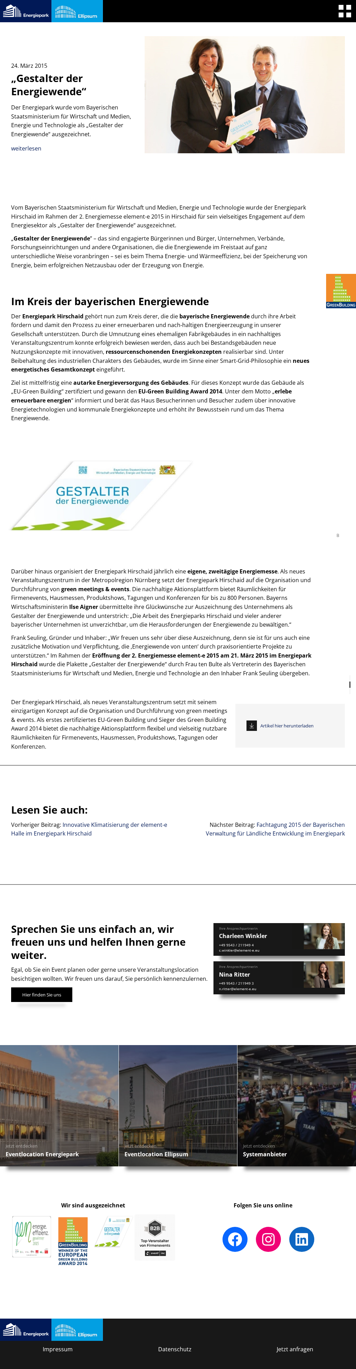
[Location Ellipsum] (77, 11)
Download (252, 726)
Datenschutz (175, 1349)
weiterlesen (26, 148)
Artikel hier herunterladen (287, 726)
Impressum (58, 1349)
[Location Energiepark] (25, 11)
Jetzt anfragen (295, 1349)
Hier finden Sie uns (41, 995)
